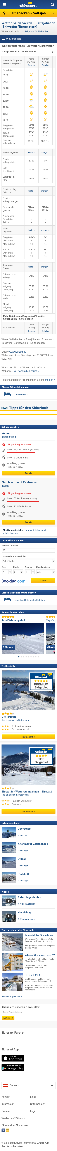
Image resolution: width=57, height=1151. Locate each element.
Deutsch (14, 1085)
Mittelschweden (10, 533)
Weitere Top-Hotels (11, 996)
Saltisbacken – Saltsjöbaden (31, 13)
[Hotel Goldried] (8, 982)
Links (33, 1096)
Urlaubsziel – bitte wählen (14, 556)
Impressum (8, 1104)
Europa (28, 530)
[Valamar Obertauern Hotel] (8, 962)
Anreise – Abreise (10, 545)
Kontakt (6, 1096)
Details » (31, 65)
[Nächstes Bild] (53, 637)
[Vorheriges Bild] (4, 637)
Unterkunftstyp (43, 567)
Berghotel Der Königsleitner (39, 935)
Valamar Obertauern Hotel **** (40, 955)
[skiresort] (28, 4)
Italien (5, 486)
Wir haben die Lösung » (26, 371)
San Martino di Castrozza (19, 482)
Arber (6, 433)
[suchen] (52, 4)
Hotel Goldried (32, 975)
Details (28, 473)
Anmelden (8, 1018)
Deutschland (9, 437)
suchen (43, 580)
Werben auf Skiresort (14, 1118)
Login (33, 1111)
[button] (13, 581)
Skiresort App (10, 1049)
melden (49, 380)
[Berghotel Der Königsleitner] (8, 942)
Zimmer (28, 567)
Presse (6, 1111)
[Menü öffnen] (4, 4)
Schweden (40, 530)
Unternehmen (37, 1104)
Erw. (4, 567)
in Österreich (22, 720)
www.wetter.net (17, 351)
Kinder (16, 567)
